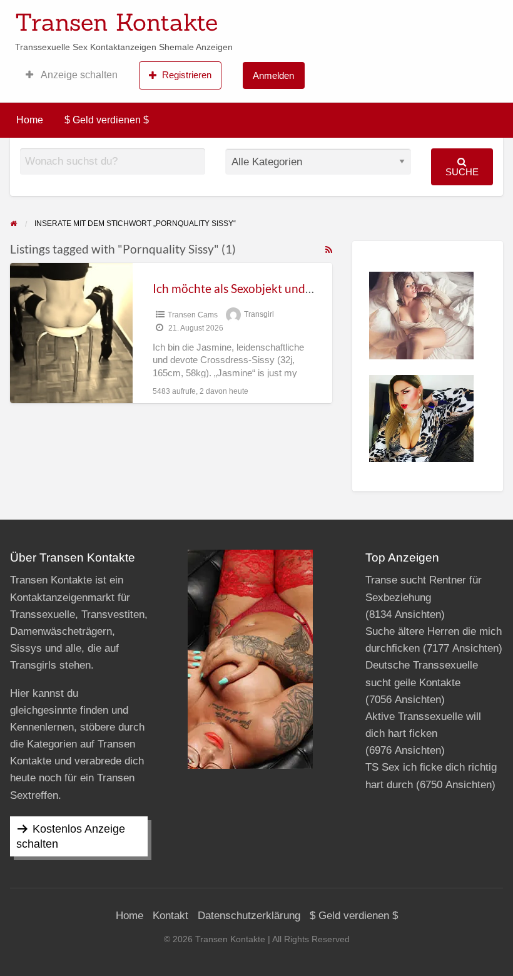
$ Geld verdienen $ (106, 120)
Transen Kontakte (116, 22)
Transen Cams (193, 315)
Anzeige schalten (78, 74)
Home (29, 120)
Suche (462, 172)
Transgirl (259, 315)
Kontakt (170, 916)
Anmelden (273, 75)
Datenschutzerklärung (249, 916)
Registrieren (186, 74)
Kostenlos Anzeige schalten (70, 836)
